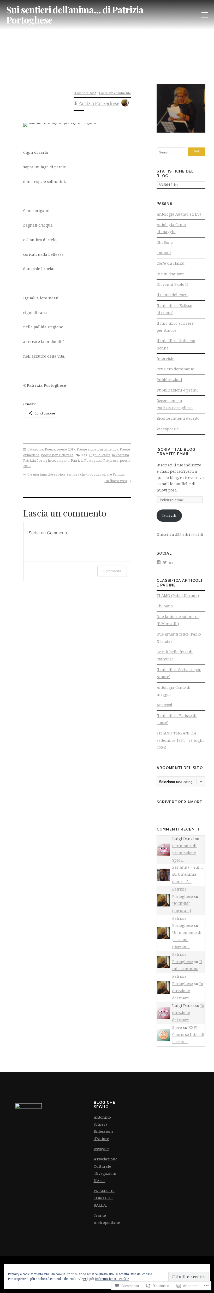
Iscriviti (169, 515)
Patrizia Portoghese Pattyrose (94, 460)
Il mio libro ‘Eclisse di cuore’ (174, 309)
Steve (177, 1027)
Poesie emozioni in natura (97, 449)
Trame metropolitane (107, 1219)
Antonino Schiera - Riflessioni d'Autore (103, 1128)
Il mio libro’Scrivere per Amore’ (175, 327)
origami (62, 460)
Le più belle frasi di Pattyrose (175, 655)
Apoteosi (164, 705)
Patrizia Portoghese (98, 103)
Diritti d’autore (170, 274)
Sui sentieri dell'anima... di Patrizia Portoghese (74, 14)
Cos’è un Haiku (171, 263)
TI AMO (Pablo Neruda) (178, 596)
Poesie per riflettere (57, 455)
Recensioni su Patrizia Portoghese (175, 404)
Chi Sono (165, 242)
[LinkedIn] (171, 562)
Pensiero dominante (175, 369)
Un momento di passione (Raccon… (186, 939)
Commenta (112, 571)
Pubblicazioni (169, 380)
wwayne (101, 1149)
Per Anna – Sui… (187, 867)
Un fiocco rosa (115, 481)
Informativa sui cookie (112, 1279)
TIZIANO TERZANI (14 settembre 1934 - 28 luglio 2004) (181, 740)
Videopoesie (168, 429)
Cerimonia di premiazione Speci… (184, 853)
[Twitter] (165, 562)
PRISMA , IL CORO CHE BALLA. (104, 1198)
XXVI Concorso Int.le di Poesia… (188, 1034)
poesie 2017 (66, 449)
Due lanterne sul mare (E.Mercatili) (178, 620)
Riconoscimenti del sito (178, 418)
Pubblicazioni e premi (177, 390)
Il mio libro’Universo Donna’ (176, 344)
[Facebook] (159, 562)
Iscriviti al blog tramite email (176, 451)
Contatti (164, 253)
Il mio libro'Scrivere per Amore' (179, 673)
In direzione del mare (187, 991)
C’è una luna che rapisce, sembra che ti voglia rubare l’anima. (76, 474)
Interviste (165, 359)
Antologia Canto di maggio (171, 228)
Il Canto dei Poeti (172, 295)
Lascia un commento (115, 93)
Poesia (50, 449)
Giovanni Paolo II (172, 284)
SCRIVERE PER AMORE (179, 802)
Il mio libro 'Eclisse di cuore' (177, 719)
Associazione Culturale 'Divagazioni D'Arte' (105, 1170)
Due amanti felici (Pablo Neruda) (179, 637)
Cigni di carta (99, 455)
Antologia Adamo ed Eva (179, 214)
